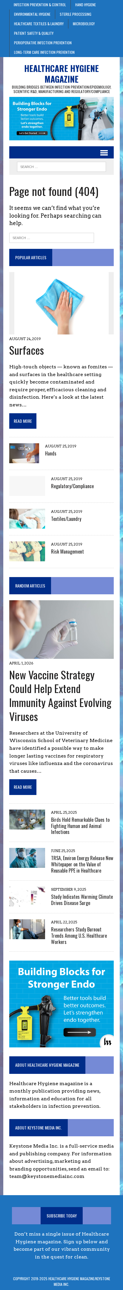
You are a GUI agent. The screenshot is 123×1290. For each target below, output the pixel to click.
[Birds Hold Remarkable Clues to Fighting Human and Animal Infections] (27, 825)
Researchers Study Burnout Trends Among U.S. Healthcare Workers (79, 935)
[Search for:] (51, 237)
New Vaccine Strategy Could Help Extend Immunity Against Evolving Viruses (60, 695)
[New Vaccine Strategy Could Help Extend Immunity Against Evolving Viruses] (61, 655)
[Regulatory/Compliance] (27, 492)
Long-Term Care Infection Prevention (44, 52)
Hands (50, 453)
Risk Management (67, 551)
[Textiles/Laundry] (27, 524)
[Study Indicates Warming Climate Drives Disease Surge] (27, 902)
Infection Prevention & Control (40, 4)
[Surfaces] (61, 330)
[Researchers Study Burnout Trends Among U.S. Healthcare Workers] (27, 935)
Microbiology (84, 23)
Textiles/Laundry (66, 518)
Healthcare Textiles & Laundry (39, 23)
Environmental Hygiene (32, 14)
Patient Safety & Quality (33, 33)
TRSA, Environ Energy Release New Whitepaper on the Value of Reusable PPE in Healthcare (82, 864)
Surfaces (26, 350)
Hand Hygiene (85, 4)
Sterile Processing (75, 14)
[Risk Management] (27, 557)
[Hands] (24, 459)
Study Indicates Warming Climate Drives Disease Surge (82, 899)
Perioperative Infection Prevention (43, 42)
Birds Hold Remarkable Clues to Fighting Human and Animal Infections (80, 826)
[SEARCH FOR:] (61, 165)
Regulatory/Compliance (72, 486)
